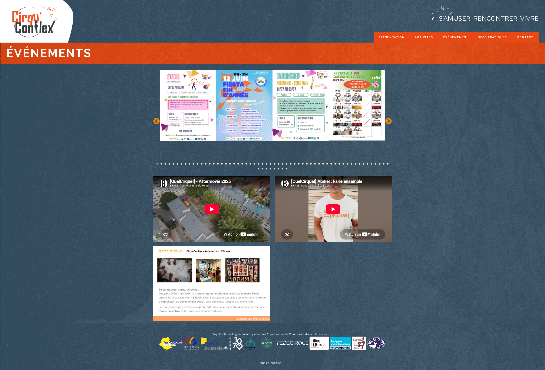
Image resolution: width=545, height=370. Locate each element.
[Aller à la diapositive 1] (157, 164)
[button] (156, 121)
